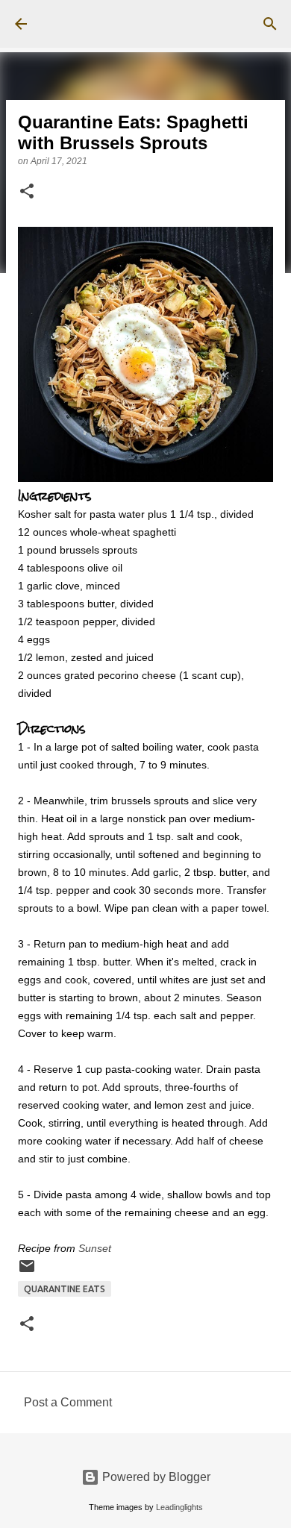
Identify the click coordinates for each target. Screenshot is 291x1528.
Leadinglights (179, 1507)
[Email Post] (27, 1272)
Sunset (94, 1248)
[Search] (270, 24)
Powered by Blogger (154, 1477)
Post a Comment (68, 1402)
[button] (27, 192)
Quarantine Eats (64, 1289)
